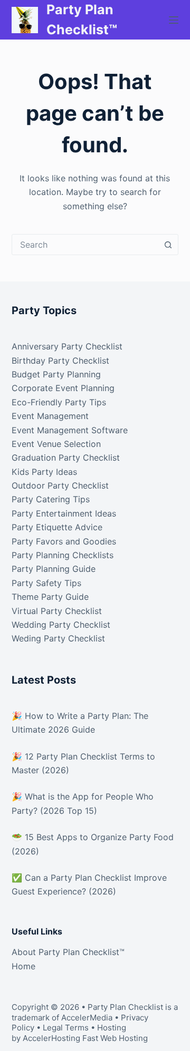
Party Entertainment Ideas (64, 513)
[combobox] (85, 244)
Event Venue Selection (56, 444)
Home (23, 966)
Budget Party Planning (56, 374)
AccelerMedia (86, 1018)
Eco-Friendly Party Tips (59, 402)
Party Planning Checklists (62, 555)
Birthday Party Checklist (60, 360)
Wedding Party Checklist (61, 624)
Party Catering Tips (51, 499)
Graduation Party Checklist (66, 457)
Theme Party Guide (50, 596)
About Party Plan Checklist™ (68, 952)
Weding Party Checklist (58, 638)
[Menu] (173, 20)
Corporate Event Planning (63, 388)
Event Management (50, 416)
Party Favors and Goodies (64, 541)
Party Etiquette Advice (57, 527)
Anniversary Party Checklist (67, 346)
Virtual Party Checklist (57, 611)
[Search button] (168, 245)
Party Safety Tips (46, 583)
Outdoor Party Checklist (60, 485)
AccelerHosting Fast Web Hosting (85, 1038)
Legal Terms (66, 1028)
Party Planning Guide (54, 568)
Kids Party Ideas (44, 471)
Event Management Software (70, 430)
